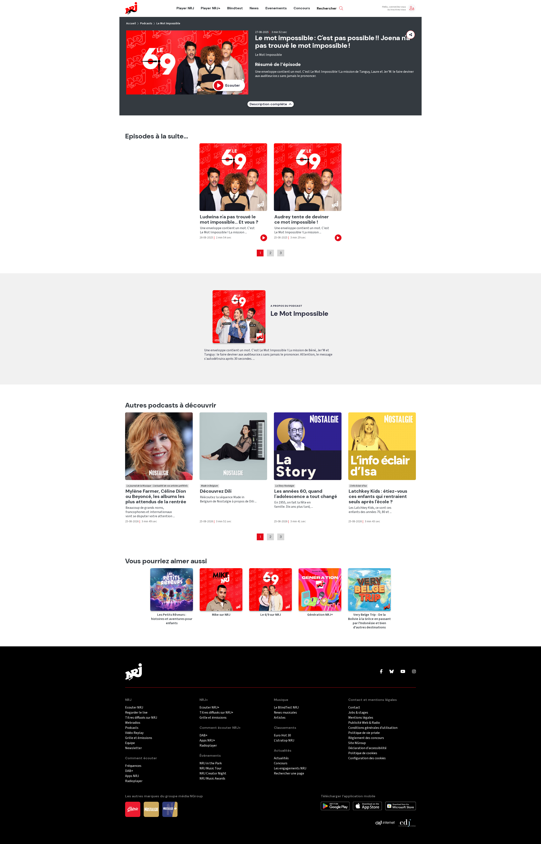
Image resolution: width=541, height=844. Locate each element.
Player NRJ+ (210, 8)
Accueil (131, 23)
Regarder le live (136, 712)
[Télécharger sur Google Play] (335, 805)
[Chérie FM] (132, 809)
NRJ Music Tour (210, 768)
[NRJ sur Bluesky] (391, 672)
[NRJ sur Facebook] (381, 672)
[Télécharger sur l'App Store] (367, 805)
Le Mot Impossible (168, 23)
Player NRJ (185, 8)
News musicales (285, 712)
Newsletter (133, 748)
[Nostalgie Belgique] (151, 809)
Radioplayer (133, 781)
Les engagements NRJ (290, 768)
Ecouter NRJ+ (209, 707)
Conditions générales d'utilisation (373, 728)
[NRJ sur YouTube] (402, 672)
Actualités (281, 758)
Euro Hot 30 (282, 735)
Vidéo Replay (134, 733)
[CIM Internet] (385, 822)
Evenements (276, 8)
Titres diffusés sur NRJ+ (216, 712)
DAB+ (129, 771)
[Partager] (410, 34)
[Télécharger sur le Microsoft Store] (400, 805)
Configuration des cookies (367, 758)
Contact (354, 707)
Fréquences (133, 766)
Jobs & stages (358, 712)
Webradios (132, 723)
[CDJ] (407, 822)
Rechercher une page (289, 773)
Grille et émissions (138, 738)
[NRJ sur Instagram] (414, 672)
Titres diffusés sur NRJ (141, 717)
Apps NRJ (132, 776)
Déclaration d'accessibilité (367, 748)
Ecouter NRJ (134, 707)
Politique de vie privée (364, 733)
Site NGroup (357, 743)
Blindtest (235, 8)
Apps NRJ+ (207, 740)
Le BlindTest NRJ (286, 707)
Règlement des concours (366, 738)
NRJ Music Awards (212, 778)
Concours (302, 8)
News (254, 8)
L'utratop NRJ (284, 740)
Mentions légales (360, 717)
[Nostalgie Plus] (170, 809)
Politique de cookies (362, 753)
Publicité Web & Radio (364, 723)
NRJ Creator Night (212, 773)
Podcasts (146, 23)
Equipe (130, 743)
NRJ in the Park (210, 763)
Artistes (280, 717)
